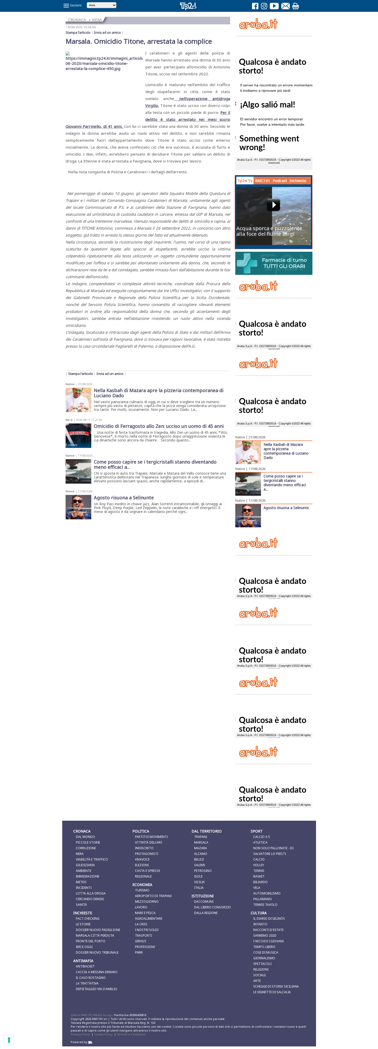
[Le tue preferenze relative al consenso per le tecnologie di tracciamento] (9, 1040)
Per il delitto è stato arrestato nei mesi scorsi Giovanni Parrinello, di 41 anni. (148, 119)
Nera (69, 420)
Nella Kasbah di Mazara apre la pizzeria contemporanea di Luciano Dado (286, 451)
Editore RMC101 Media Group (91, 1015)
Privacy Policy (80, 1034)
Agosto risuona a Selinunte (286, 507)
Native (70, 384)
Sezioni (75, 5)
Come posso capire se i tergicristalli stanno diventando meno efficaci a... (285, 482)
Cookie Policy (103, 1034)
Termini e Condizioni (131, 1034)
